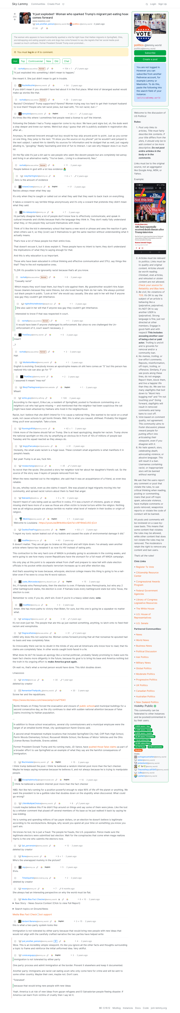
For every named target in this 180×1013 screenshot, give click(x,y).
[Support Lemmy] (63, 4)
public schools (87, 705)
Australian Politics (145, 696)
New (48, 61)
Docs (138, 1008)
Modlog (138, 750)
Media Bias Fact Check (25, 914)
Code (146, 1008)
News (139, 634)
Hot (15, 61)
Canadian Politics (145, 690)
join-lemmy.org (159, 1008)
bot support (45, 914)
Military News (143, 662)
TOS (141, 295)
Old (56, 61)
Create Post (53, 4)
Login (153, 4)
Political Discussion (146, 651)
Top (23, 61)
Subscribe (150, 52)
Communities (38, 4)
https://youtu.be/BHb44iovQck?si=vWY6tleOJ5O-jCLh (68, 522)
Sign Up (162, 4)
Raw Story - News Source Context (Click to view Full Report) (47, 903)
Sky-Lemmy (20, 4)
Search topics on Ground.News (31, 908)
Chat (66, 61)
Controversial (35, 61)
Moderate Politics (145, 674)
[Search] (147, 4)
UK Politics (142, 685)
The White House (145, 608)
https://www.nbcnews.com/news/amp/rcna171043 (39, 700)
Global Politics (143, 668)
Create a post (150, 59)
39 (36, 28)
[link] (42, 28)
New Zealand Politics (147, 702)
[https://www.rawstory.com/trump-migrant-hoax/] (25, 18)
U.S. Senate (142, 623)
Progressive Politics (146, 679)
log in (31, 52)
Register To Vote (145, 566)
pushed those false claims (102, 746)
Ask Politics (142, 657)
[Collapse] (15, 68)
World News (142, 640)
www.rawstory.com (41, 21)
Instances (128, 1008)
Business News (144, 645)
